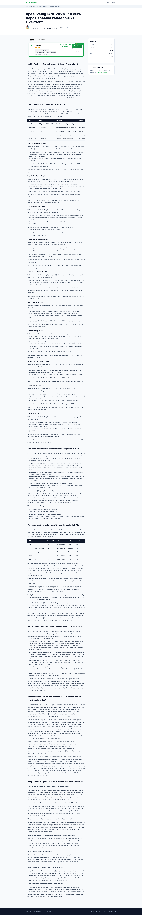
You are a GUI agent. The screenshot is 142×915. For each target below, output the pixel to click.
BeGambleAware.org (78, 58)
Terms (44, 911)
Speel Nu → (77, 46)
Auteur (109, 2)
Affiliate (49, 911)
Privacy (114, 2)
